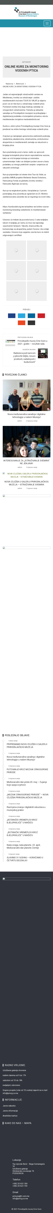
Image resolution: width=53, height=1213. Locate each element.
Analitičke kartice (10, 1116)
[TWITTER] (21, 315)
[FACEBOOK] (11, 315)
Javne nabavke (9, 1106)
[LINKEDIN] (31, 315)
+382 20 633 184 (20, 1183)
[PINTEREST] (41, 315)
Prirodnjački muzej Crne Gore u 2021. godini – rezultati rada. (32, 340)
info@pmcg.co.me (20, 1198)
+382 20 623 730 (20, 1186)
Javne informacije (10, 1111)
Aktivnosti (26, 62)
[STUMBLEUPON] (21, 322)
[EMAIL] (31, 322)
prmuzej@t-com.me (21, 1196)
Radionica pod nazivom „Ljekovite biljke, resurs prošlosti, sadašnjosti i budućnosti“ (24, 356)
